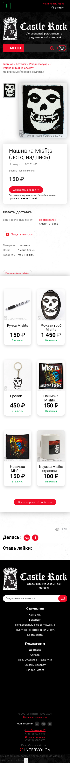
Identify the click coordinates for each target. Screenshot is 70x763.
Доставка (35, 649)
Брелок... (17, 396)
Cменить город (48, 223)
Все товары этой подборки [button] (35, 502)
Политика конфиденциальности (35, 629)
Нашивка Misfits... (51, 398)
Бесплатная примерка (22, 170)
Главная (8, 63)
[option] (43, 110)
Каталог (21, 63)
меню (15, 48)
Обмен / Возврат (35, 664)
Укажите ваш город (53, 3)
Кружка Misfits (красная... (51, 469)
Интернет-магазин (35, 737)
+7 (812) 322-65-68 (35, 733)
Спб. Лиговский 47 (35, 730)
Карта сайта (35, 634)
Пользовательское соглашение (35, 624)
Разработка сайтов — (35, 745)
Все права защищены (35, 717)
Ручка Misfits (17, 325)
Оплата (35, 654)
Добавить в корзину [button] (26, 189)
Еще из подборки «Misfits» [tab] (17, 273)
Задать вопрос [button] (22, 234)
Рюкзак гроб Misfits (51, 327)
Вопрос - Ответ (35, 669)
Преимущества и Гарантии (35, 659)
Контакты (6, 5)
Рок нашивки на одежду (18, 67)
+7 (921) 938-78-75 (35, 740)
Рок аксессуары (39, 63)
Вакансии (35, 619)
